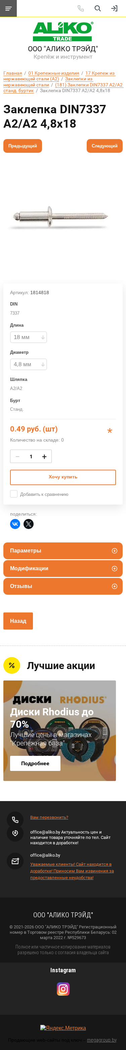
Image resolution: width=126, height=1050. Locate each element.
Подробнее (35, 763)
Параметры (25, 550)
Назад (18, 621)
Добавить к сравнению (44, 494)
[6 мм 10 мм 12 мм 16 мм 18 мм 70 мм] (28, 337)
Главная (12, 73)
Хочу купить (63, 476)
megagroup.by (102, 1040)
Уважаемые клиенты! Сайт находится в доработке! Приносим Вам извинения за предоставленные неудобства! (72, 871)
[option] (63, 216)
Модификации (29, 568)
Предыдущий (22, 145)
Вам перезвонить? (49, 817)
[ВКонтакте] (15, 524)
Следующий (105, 145)
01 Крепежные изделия (53, 73)
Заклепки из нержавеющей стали (48, 81)
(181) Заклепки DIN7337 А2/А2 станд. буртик (63, 87)
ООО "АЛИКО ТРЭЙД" (63, 49)
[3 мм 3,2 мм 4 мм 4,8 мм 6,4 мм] (28, 364)
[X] (29, 524)
